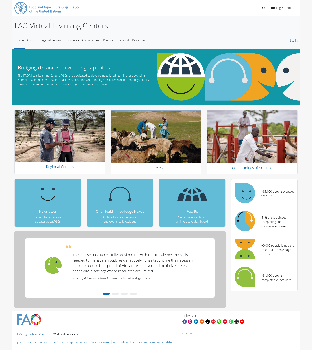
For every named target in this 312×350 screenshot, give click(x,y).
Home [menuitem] (20, 40)
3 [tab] (124, 294)
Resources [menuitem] (138, 40)
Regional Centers (60, 166)
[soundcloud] (202, 321)
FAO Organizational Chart (31, 334)
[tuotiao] (213, 321)
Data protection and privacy (80, 342)
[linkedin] (196, 321)
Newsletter (48, 211)
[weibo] (225, 321)
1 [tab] (106, 294)
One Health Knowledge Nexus (120, 211)
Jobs (19, 342)
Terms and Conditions (50, 342)
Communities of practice (252, 167)
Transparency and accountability (154, 342)
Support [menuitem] (124, 40)
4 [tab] (133, 294)
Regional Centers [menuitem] (50, 40)
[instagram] (190, 321)
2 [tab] (115, 294)
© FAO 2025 (188, 333)
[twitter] (236, 321)
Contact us (30, 342)
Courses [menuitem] (72, 40)
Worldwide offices (64, 334)
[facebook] (184, 321)
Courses (155, 167)
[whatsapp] (231, 321)
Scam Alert (104, 342)
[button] (263, 8)
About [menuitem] (30, 40)
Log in (294, 41)
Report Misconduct (123, 342)
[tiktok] (207, 321)
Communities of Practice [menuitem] (97, 40)
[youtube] (242, 321)
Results (192, 211)
